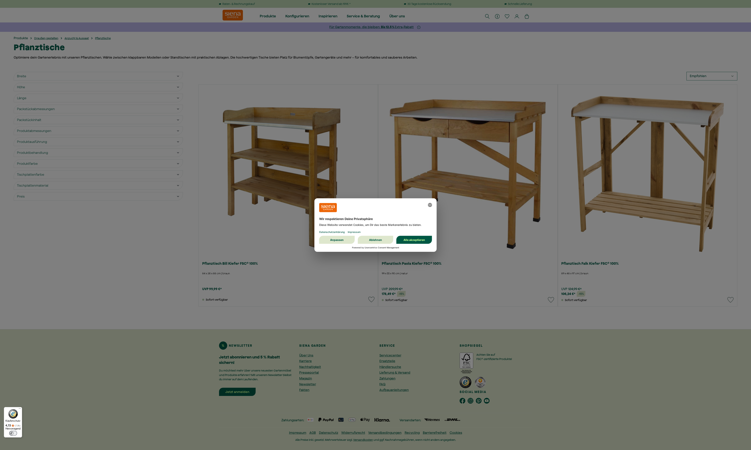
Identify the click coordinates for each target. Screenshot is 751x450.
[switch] (13, 433)
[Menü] (19, 409)
